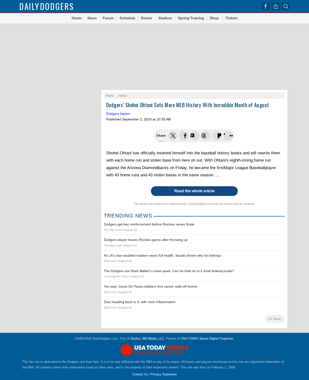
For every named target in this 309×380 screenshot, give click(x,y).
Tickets (231, 18)
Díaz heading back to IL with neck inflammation (140, 302)
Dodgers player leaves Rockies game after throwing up (146, 240)
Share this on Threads (194, 135)
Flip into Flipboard (217, 135)
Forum (108, 18)
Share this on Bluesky (206, 135)
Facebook (265, 6)
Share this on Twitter (172, 135)
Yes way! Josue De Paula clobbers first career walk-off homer (150, 286)
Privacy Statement (164, 374)
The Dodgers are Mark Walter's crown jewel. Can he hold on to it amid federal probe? (169, 271)
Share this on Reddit (228, 135)
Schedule (127, 18)
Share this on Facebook (183, 135)
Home (77, 18)
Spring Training (191, 18)
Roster (146, 18)
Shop (214, 18)
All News (274, 319)
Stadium (165, 18)
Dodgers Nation (118, 114)
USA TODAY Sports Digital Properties (207, 338)
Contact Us (140, 374)
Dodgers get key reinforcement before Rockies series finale (149, 224)
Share (276, 6)
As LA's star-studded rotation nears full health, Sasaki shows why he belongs (162, 255)
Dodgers (46, 6)
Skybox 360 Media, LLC (147, 338)
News (92, 18)
